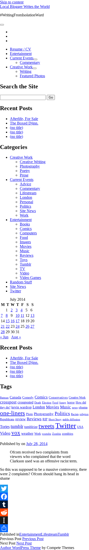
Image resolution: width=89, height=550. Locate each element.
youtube (46, 433)
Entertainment (21, 53)
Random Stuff (21, 282)
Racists (75, 414)
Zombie (56, 433)
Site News (28, 211)
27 (32, 326)
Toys (23, 260)
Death (37, 402)
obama (83, 407)
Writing (25, 71)
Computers (28, 233)
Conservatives (58, 397)
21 (3, 326)
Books (25, 224)
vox (15, 433)
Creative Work (21, 67)
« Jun (4, 337)
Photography (30, 166)
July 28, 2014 (36, 444)
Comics (26, 228)
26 (27, 326)
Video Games (30, 277)
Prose (24, 175)
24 (18, 326)
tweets (46, 426)
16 (13, 321)
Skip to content (11, 2)
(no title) (16, 127)
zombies (67, 433)
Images (25, 242)
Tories (5, 427)
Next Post (24, 543)
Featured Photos (32, 76)
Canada (15, 397)
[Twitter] (44, 489)
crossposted (25, 402)
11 (22, 315)
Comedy (28, 397)
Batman (4, 397)
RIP (45, 419)
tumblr (17, 426)
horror (71, 402)
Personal (26, 202)
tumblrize (31, 427)
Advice (25, 184)
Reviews (26, 255)
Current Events (21, 58)
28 (3, 332)
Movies (25, 246)
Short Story (55, 419)
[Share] (44, 528)
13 (32, 315)
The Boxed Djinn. (24, 123)
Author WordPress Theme (20, 548)
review (20, 419)
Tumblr (25, 264)
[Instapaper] (44, 520)
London (26, 197)
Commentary (30, 62)
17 (18, 321)
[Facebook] (44, 496)
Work (24, 215)
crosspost (8, 402)
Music (24, 251)
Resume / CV (20, 49)
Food (24, 237)
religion (84, 414)
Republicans (7, 419)
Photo (29, 414)
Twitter (15, 291)
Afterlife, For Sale (24, 119)
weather (27, 433)
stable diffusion (71, 419)
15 (8, 321)
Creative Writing (32, 162)
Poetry (25, 171)
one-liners (12, 413)
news (75, 407)
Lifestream (28, 193)
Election (46, 402)
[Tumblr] (44, 504)
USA (80, 427)
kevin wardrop (21, 407)
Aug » (16, 337)
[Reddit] (44, 512)
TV (22, 269)
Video (24, 273)
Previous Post (33, 539)
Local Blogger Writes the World (25, 6)
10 (18, 315)
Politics (25, 206)
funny (62, 402)
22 (8, 326)
